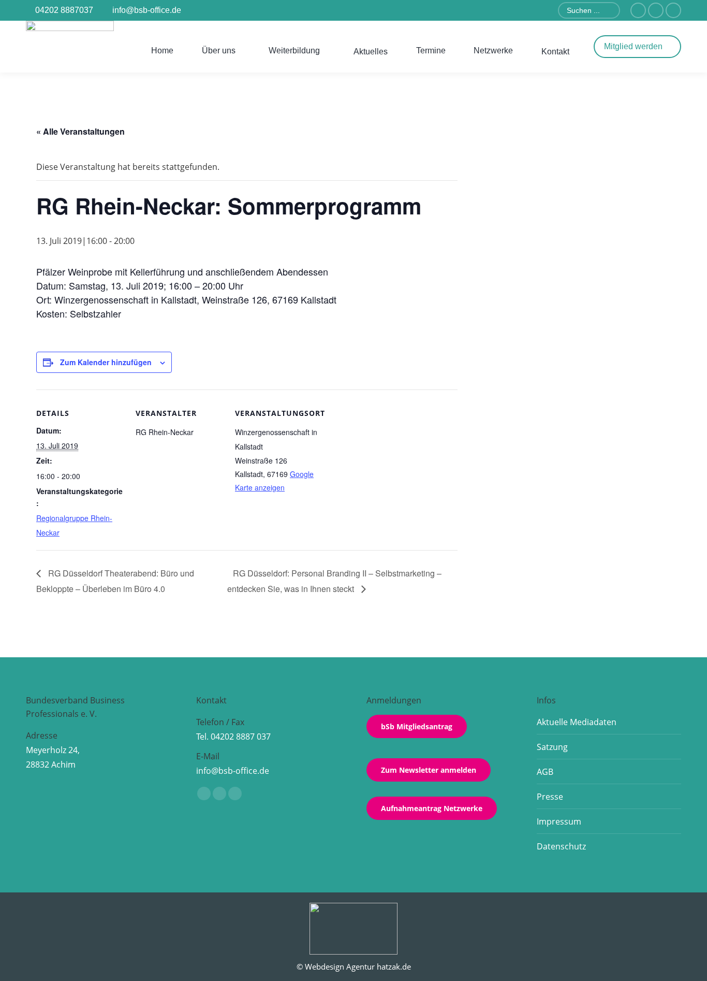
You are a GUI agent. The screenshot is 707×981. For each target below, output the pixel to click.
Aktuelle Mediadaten (576, 722)
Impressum (559, 821)
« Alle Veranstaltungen (80, 131)
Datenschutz (561, 846)
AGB (545, 771)
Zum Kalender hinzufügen (106, 362)
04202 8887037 (64, 10)
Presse (550, 796)
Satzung (552, 747)
